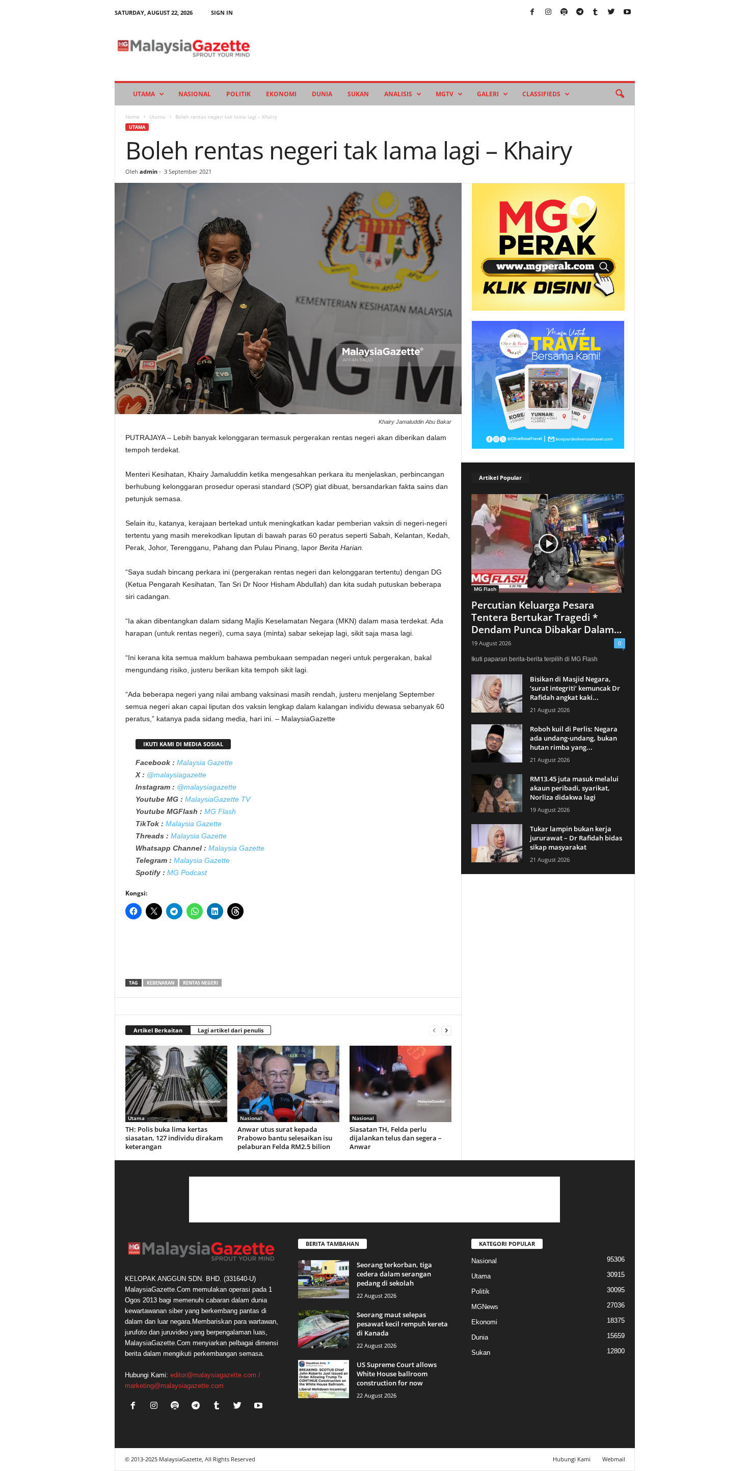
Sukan (358, 94)
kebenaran (160, 982)
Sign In (222, 12)
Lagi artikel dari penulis (230, 1030)
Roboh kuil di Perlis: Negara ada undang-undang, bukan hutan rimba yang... (574, 738)
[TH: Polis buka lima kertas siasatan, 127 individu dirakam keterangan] (176, 1084)
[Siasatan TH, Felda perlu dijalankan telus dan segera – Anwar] (400, 1084)
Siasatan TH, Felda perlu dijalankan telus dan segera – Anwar (396, 1138)
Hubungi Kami (572, 1459)
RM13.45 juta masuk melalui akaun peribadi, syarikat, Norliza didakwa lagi (574, 788)
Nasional (194, 94)
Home (132, 116)
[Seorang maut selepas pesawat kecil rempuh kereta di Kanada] (323, 1329)
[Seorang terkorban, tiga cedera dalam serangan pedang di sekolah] (323, 1279)
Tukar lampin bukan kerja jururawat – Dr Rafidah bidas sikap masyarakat (576, 838)
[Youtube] (627, 12)
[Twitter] (611, 12)
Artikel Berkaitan (157, 1030)
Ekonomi (281, 94)
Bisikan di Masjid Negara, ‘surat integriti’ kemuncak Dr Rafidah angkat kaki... (575, 688)
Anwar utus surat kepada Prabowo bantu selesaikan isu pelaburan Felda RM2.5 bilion (284, 1138)
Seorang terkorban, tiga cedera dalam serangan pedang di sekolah (394, 1274)
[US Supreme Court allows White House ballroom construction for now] (323, 1379)
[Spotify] (564, 12)
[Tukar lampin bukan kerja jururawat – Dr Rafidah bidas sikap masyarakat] (496, 843)
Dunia (322, 94)
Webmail (613, 1459)
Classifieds (541, 94)
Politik (238, 94)
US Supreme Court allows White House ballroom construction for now (397, 1373)
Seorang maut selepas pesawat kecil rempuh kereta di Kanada (402, 1324)
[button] (619, 94)
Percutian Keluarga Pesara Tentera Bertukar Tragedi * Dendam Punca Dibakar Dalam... (546, 617)
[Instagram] (548, 12)
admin (148, 171)
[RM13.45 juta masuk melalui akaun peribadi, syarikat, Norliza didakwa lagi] (496, 793)
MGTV (444, 94)
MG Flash (220, 811)
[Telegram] (580, 12)
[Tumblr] (596, 12)
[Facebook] (532, 12)
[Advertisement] (288, 952)
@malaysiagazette (176, 775)
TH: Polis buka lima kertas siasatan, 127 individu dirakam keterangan (174, 1138)
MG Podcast (187, 872)
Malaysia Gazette (205, 762)
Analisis (398, 94)
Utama (144, 94)
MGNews (484, 1307)
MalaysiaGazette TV (217, 799)
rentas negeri (200, 982)
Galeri (488, 94)
